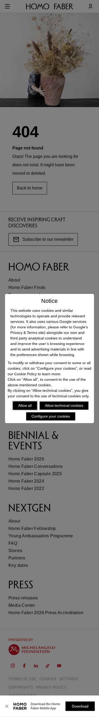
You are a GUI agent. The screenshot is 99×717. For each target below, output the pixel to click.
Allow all (25, 405)
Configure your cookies (50, 416)
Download (80, 706)
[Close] (7, 706)
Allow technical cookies (64, 405)
